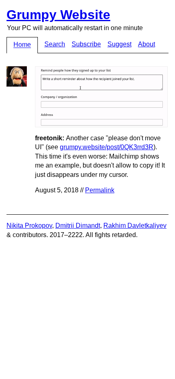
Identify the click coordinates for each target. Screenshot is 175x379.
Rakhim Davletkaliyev (134, 225)
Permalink (99, 190)
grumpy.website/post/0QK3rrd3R (106, 147)
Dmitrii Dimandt (77, 225)
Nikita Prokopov (29, 225)
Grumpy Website (58, 14)
